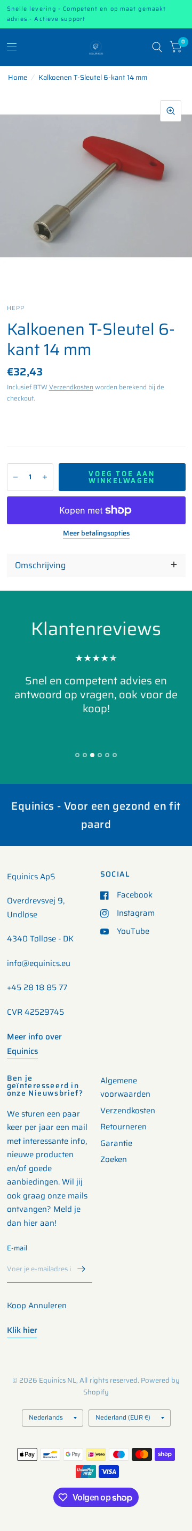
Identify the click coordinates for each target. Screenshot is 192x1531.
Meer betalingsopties (96, 533)
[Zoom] (170, 111)
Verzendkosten (71, 387)
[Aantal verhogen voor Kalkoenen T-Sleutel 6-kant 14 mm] (45, 477)
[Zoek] (157, 47)
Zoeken (113, 1159)
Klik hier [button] (22, 1330)
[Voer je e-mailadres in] (81, 1269)
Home (17, 77)
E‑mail (17, 1248)
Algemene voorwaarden (125, 1087)
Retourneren (123, 1126)
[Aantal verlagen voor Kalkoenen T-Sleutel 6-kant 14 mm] (15, 477)
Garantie (116, 1143)
